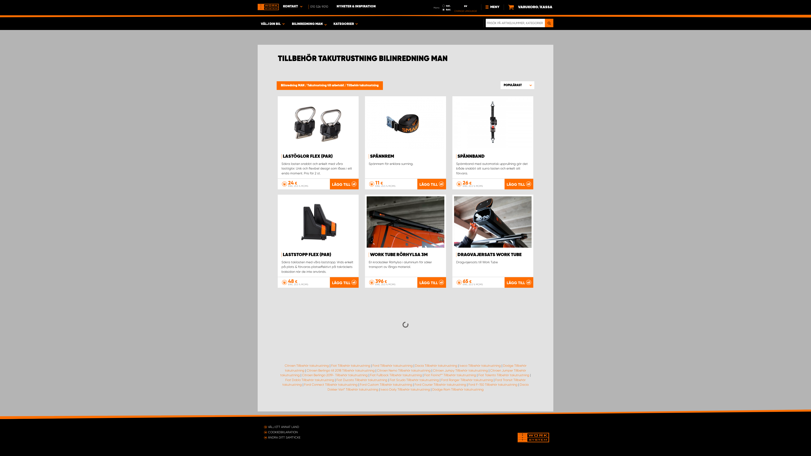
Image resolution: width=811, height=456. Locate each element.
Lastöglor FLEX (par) (308, 156)
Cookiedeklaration (283, 432)
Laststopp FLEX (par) (307, 254)
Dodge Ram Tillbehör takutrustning (458, 389)
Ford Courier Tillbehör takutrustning (440, 385)
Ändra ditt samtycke (284, 437)
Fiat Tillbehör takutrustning (350, 366)
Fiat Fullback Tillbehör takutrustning (396, 375)
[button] (517, 85)
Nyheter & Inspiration (356, 6)
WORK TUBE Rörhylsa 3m (399, 254)
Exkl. (448, 10)
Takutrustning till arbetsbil (326, 85)
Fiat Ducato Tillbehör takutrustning (361, 380)
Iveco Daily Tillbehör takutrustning (405, 389)
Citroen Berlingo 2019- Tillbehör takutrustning (335, 375)
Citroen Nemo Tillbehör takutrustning (404, 370)
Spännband (471, 156)
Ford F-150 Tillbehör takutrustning (492, 385)
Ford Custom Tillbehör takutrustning (386, 385)
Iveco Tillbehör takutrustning (480, 366)
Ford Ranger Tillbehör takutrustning (467, 380)
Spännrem (382, 156)
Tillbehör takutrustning (363, 85)
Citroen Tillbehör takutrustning (307, 366)
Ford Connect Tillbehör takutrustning (331, 385)
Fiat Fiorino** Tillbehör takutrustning (450, 375)
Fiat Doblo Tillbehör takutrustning (309, 380)
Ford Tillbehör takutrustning (393, 366)
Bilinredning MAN (293, 85)
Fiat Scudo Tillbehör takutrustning (414, 380)
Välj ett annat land (283, 427)
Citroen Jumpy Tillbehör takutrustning (460, 370)
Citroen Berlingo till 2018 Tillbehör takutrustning (341, 370)
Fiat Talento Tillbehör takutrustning (503, 375)
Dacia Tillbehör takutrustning (436, 366)
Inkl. (448, 6)
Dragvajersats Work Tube (489, 254)
